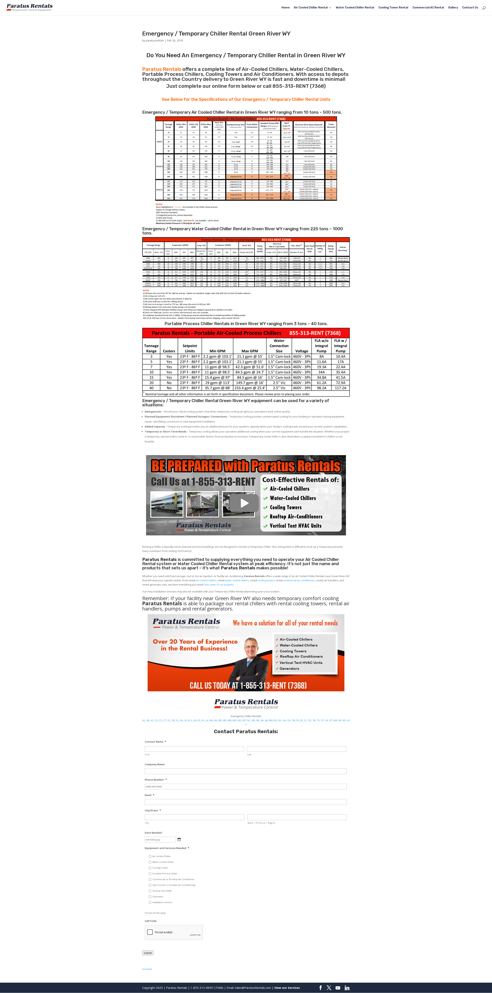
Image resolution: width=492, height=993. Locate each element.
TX (318, 720)
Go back (147, 969)
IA (185, 720)
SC (305, 720)
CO (160, 720)
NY (279, 720)
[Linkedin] (347, 988)
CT (165, 720)
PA (297, 720)
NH (262, 720)
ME (225, 720)
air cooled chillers (206, 580)
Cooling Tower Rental (393, 7)
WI (339, 720)
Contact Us (470, 7)
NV (275, 720)
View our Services (287, 988)
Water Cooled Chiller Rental (355, 7)
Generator (158, 896)
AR (147, 720)
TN (314, 720)
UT (322, 720)
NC (249, 720)
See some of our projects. (219, 584)
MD (220, 720)
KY (203, 720)
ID (189, 720)
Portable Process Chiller (165, 873)
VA (326, 720)
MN (230, 720)
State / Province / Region (262, 823)
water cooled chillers (237, 580)
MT (244, 720)
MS (240, 720)
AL (143, 720)
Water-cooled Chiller (163, 861)
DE (173, 720)
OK (289, 720)
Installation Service (162, 902)
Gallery (453, 7)
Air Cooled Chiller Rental (311, 7)
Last (249, 754)
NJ (266, 720)
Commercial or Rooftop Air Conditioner (173, 879)
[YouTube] (338, 988)
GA (181, 720)
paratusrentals (155, 40)
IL (192, 720)
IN (195, 720)
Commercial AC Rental (428, 7)
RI (302, 720)
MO (235, 720)
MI (215, 720)
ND (253, 720)
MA (211, 720)
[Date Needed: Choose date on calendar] (179, 839)
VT (330, 720)
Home (286, 7)
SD (309, 720)
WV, (344, 720)
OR (293, 720)
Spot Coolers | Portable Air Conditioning (173, 885)
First (147, 754)
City (147, 823)
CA (156, 720)
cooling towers (266, 580)
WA (335, 720)
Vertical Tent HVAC (162, 890)
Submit (148, 953)
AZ (152, 720)
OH (284, 720)
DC (169, 720)
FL (177, 720)
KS (198, 720)
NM (271, 720)
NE (257, 720)
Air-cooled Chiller (161, 856)
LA (207, 720)
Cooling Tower (160, 867)
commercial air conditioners (299, 580)
